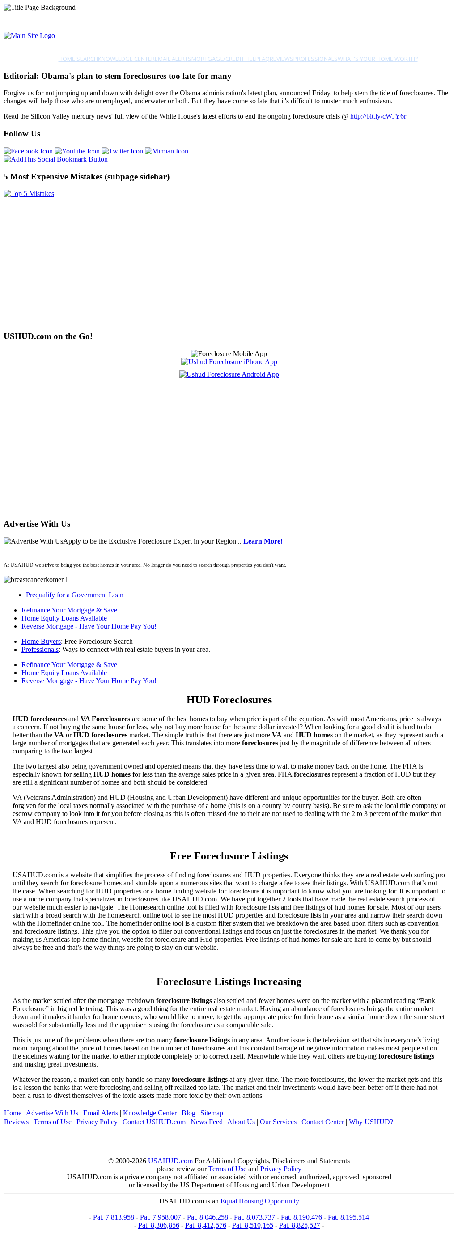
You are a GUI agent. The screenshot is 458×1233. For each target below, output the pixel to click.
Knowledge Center (126, 59)
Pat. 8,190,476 (301, 1217)
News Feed (207, 1122)
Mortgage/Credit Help (225, 59)
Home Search (78, 59)
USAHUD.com (170, 1161)
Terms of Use (53, 1122)
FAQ (264, 59)
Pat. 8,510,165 (252, 1225)
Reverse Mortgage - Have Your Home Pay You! (89, 626)
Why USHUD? (371, 1122)
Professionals (315, 59)
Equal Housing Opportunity (260, 1201)
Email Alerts (173, 59)
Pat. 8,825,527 (299, 1225)
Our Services (278, 1122)
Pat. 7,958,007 (160, 1217)
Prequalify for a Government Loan (74, 595)
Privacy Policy (97, 1122)
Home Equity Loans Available (64, 618)
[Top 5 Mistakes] (29, 193)
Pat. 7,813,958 (113, 1217)
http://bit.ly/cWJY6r (378, 116)
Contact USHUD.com (154, 1122)
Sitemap (211, 1113)
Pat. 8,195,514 (348, 1217)
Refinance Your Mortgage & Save (69, 610)
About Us (241, 1122)
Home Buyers (41, 641)
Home (12, 1113)
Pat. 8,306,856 (158, 1225)
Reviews (281, 59)
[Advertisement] (229, 260)
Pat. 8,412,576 (205, 1225)
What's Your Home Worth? (378, 59)
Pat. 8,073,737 (254, 1217)
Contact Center (322, 1122)
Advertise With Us (52, 1113)
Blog (188, 1113)
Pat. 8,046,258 (207, 1217)
